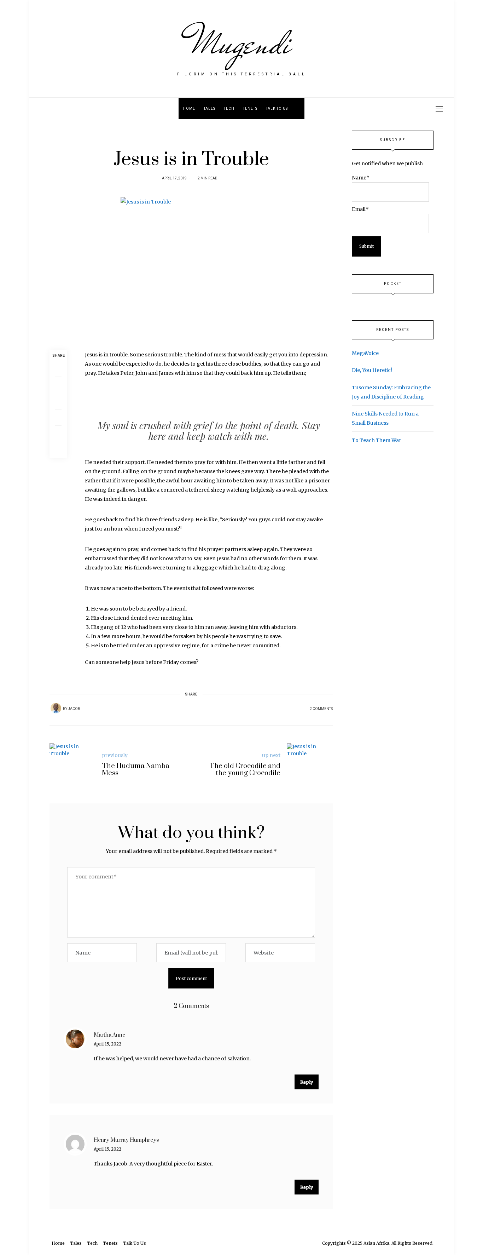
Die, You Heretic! (372, 370)
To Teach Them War (376, 440)
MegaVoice (365, 353)
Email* (360, 209)
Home (189, 108)
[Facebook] (58, 369)
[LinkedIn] (58, 434)
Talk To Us (277, 108)
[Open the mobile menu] (439, 109)
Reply (306, 1082)
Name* (360, 177)
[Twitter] (58, 385)
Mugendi (241, 43)
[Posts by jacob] (56, 708)
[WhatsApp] (58, 417)
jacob (74, 708)
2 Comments (321, 708)
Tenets (250, 108)
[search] (298, 108)
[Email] (58, 401)
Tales (209, 108)
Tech (229, 108)
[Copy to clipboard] (58, 450)
